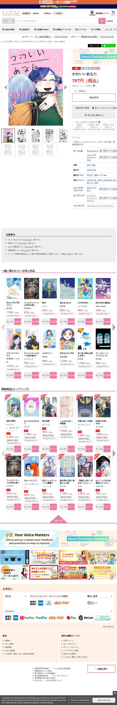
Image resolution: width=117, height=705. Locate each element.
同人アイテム (81, 29)
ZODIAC (9, 485)
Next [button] (66, 87)
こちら (27, 239)
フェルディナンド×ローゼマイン (14, 315)
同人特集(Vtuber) (41, 29)
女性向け (59, 13)
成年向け (36, 13)
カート (18, 448)
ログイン (106, 13)
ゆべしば (46, 424)
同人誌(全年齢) (8, 29)
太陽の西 (99, 486)
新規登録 (99, 13)
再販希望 (93, 97)
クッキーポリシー (61, 675)
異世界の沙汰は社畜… (89, 36)
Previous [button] (5, 87)
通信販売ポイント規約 (43, 670)
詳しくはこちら (108, 626)
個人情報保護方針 (41, 675)
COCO (27, 426)
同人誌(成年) (24, 29)
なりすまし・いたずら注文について (48, 680)
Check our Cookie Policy (79, 700)
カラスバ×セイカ (107, 36)
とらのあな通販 (6, 41)
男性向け (48, 13)
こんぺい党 (46, 486)
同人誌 (17, 41)
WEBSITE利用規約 (42, 668)
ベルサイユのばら (61, 36)
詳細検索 (110, 21)
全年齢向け (26, 13)
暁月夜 (62, 486)
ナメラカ (63, 426)
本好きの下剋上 (12, 440)
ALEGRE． (100, 426)
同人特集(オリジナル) (62, 29)
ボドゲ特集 (95, 29)
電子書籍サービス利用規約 (45, 673)
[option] (35, 87)
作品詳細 (17, 321)
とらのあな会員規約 (63, 668)
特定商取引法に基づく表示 (45, 678)
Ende (80, 486)
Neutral (12, 427)
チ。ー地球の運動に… (43, 36)
